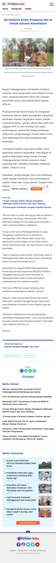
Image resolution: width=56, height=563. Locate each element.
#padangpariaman (12, 356)
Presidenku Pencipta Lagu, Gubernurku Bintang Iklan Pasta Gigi (20, 475)
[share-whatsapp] (30, 371)
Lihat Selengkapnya (27, 523)
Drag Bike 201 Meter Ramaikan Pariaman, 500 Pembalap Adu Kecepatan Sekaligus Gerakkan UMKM (20, 488)
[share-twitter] (26, 371)
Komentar (29, 377)
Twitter (29, 548)
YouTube (39, 548)
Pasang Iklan (22, 551)
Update (37, 189)
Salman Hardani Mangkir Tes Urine (21, 346)
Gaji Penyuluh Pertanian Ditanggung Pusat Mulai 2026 (21, 498)
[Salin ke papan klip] (34, 371)
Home (5, 9)
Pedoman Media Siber (37, 551)
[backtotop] (28, 533)
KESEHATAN (29, 356)
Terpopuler (16, 9)
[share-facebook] (22, 371)
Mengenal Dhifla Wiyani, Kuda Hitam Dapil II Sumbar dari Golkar (21, 512)
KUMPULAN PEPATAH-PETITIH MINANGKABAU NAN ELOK (21, 463)
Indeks (28, 9)
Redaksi (13, 551)
